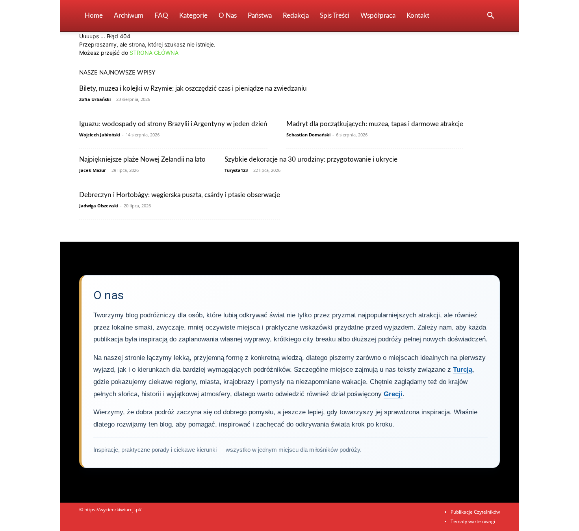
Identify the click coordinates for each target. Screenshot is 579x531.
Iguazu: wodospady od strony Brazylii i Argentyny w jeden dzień (173, 124)
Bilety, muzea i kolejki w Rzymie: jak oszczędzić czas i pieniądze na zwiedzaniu (193, 88)
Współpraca (377, 15)
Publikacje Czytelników (475, 512)
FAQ (161, 15)
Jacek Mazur (92, 170)
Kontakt (417, 15)
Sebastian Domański (308, 135)
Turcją (462, 369)
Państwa (260, 15)
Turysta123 (236, 170)
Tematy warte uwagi (473, 521)
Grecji (393, 394)
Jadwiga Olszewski (98, 206)
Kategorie (193, 15)
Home (94, 15)
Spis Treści (334, 15)
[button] (490, 16)
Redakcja (296, 15)
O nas (228, 15)
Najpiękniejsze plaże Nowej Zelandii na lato (142, 159)
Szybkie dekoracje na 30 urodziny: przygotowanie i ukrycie (311, 159)
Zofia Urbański (95, 99)
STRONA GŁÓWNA (154, 52)
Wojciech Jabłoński (99, 135)
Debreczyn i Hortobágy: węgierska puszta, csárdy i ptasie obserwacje (179, 195)
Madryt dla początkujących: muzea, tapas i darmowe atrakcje (374, 124)
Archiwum (128, 15)
